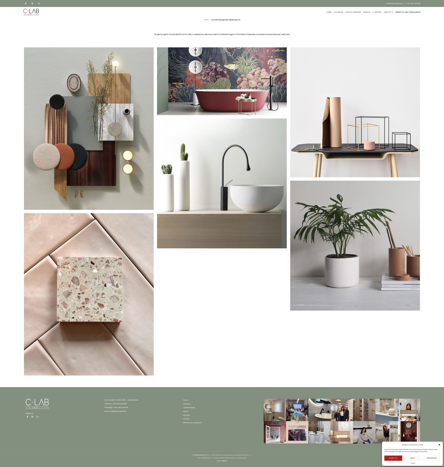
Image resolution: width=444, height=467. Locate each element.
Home (206, 19)
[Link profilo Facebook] (25, 3)
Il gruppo (186, 415)
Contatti (186, 419)
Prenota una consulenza (192, 422)
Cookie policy (242, 458)
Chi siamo (187, 404)
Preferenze (431, 458)
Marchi (185, 411)
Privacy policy (231, 458)
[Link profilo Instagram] (32, 3)
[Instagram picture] (275, 410)
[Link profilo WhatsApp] (39, 3)
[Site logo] (31, 12)
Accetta (393, 458)
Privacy (413, 463)
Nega (412, 458)
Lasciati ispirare (189, 407)
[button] (439, 445)
